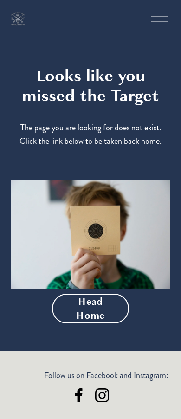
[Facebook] (78, 395)
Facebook (102, 375)
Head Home (90, 308)
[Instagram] (102, 395)
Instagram (150, 375)
